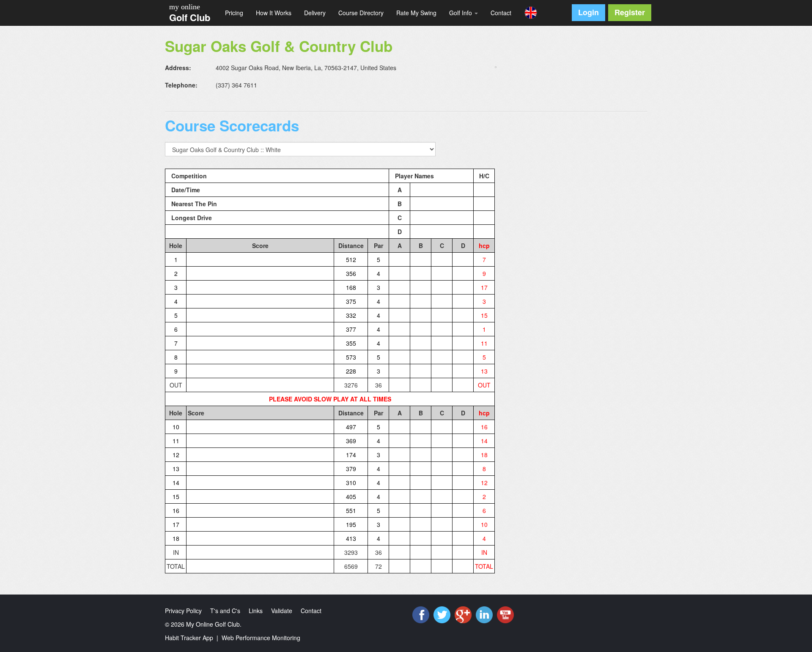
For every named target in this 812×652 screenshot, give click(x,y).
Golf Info (461, 12)
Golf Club (189, 17)
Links (256, 610)
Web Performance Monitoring (261, 637)
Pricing (234, 12)
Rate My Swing (416, 12)
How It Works (273, 12)
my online (184, 7)
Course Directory (361, 12)
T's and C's (225, 610)
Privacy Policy (183, 610)
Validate (281, 610)
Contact (501, 12)
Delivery (315, 12)
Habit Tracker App (189, 637)
